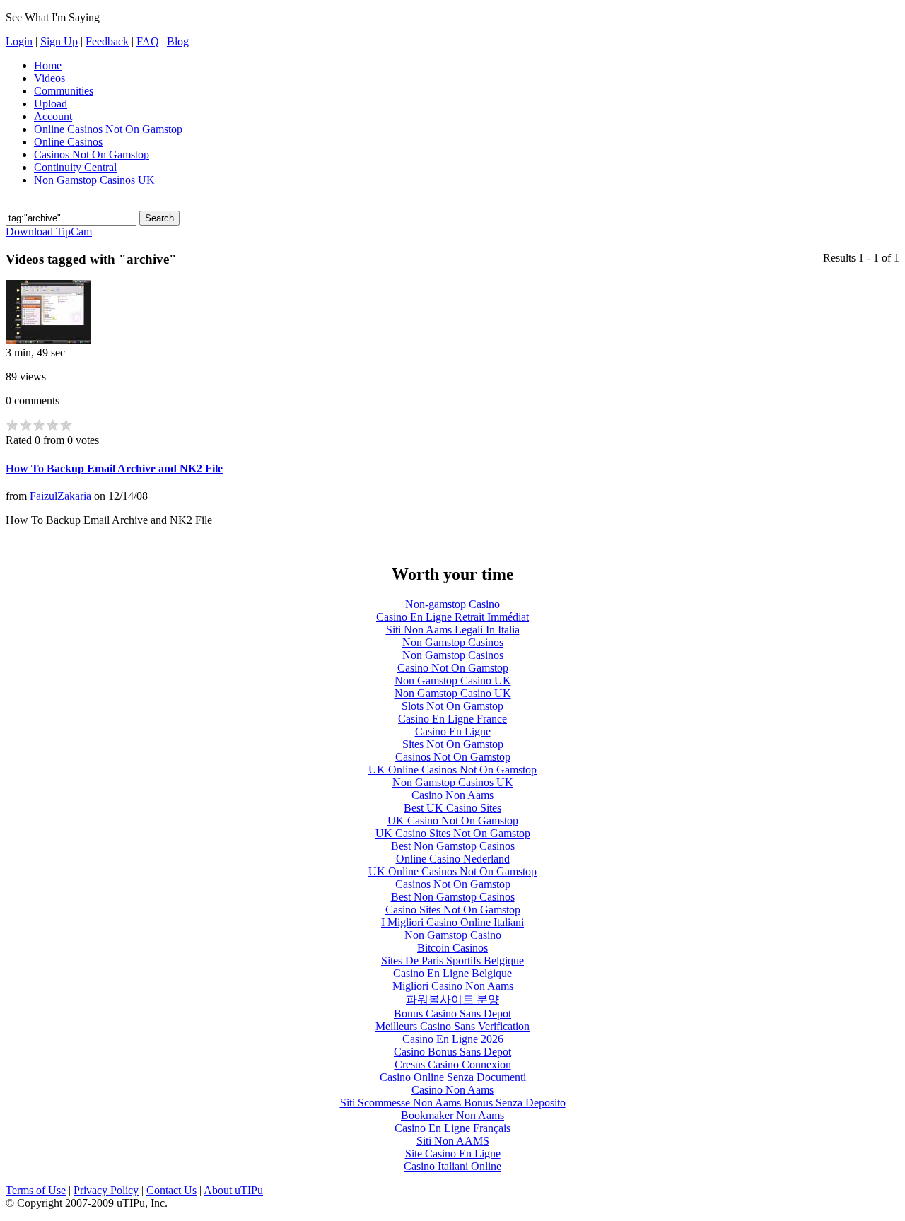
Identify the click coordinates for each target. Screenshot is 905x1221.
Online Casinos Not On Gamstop (108, 129)
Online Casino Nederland (453, 859)
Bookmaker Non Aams (452, 1115)
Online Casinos (68, 142)
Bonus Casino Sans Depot (452, 1013)
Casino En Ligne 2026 (452, 1039)
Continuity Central (75, 167)
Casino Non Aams (452, 795)
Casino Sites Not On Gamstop (452, 910)
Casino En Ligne (453, 731)
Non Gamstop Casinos (452, 642)
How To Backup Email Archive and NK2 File (114, 468)
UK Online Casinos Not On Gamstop (452, 770)
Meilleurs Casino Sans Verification (452, 1026)
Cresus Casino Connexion (453, 1064)
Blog (178, 41)
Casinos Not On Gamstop (91, 154)
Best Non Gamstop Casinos (453, 846)
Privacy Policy (106, 1190)
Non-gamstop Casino (452, 604)
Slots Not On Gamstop (452, 706)
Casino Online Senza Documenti (453, 1077)
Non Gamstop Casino (452, 935)
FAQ (147, 41)
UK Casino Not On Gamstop (452, 820)
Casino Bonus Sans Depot (452, 1052)
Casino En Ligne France (452, 719)
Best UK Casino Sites (452, 808)
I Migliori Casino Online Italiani (452, 922)
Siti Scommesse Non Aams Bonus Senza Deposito (453, 1103)
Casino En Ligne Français (452, 1128)
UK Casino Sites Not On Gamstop (452, 833)
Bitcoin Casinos (452, 948)
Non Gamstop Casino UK (453, 680)
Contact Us (171, 1190)
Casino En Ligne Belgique (452, 973)
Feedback (107, 41)
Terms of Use (36, 1190)
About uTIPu (233, 1190)
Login (19, 41)
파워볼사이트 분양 (452, 999)
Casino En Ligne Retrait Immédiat (452, 617)
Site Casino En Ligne (453, 1153)
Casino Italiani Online (452, 1166)
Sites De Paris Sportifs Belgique (452, 960)
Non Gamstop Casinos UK (94, 180)
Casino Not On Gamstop (452, 668)
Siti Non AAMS (452, 1141)
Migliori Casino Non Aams (452, 986)
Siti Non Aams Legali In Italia (453, 630)
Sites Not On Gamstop (452, 744)
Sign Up (59, 41)
